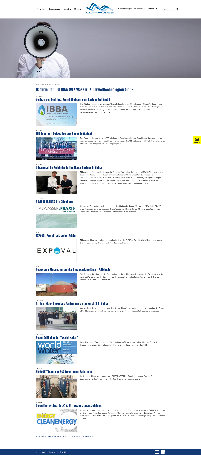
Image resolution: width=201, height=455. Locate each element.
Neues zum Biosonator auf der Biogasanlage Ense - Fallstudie (73, 270)
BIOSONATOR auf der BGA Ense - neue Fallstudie (64, 372)
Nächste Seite (74, 436)
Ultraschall (78, 9)
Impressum (40, 452)
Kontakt (151, 8)
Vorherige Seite (54, 436)
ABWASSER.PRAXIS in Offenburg (54, 202)
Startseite (39, 84)
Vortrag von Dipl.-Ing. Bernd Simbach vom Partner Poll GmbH (73, 100)
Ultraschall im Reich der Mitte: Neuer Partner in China (69, 168)
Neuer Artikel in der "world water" (57, 338)
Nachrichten (56, 84)
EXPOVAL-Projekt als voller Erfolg (56, 236)
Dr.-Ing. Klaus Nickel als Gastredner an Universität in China (72, 304)
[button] (197, 140)
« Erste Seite (41, 436)
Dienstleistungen (125, 8)
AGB (64, 452)
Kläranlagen (42, 9)
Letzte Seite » (87, 436)
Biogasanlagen (55, 9)
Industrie (67, 9)
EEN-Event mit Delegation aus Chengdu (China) (64, 134)
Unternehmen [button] (139, 8)
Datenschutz (54, 452)
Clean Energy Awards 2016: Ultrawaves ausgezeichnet (69, 406)
